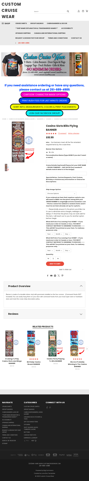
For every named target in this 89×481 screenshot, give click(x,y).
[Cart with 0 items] (87, 11)
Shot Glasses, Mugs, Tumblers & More (31, 428)
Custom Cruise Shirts (31, 406)
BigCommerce (48, 470)
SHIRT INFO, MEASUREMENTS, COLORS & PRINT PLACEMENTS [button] (44, 106)
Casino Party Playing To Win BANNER (55, 360)
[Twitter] (59, 276)
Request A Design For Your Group (29, 38)
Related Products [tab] (43, 326)
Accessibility (67, 28)
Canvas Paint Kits (30, 435)
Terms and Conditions (58, 38)
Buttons (27, 432)
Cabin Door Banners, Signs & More (33, 413)
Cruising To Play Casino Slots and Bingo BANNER (12, 361)
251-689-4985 (23, 43)
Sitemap (4, 443)
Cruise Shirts (21, 23)
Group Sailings (36, 23)
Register (13, 441)
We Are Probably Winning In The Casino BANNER (77, 364)
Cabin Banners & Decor (57, 23)
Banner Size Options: (55, 149)
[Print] (55, 276)
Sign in (4, 441)
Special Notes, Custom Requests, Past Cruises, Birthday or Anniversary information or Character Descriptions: (65, 179)
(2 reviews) (62, 133)
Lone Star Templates (48, 473)
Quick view (11, 341)
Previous (85, 474)
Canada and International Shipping (49, 33)
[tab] (44, 286)
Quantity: (50, 254)
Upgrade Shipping (23, 33)
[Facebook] (48, 276)
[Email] (51, 276)
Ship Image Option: (53, 189)
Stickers (27, 424)
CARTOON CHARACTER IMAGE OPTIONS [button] (45, 94)
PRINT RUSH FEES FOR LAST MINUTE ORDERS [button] (44, 100)
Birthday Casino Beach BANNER (34, 363)
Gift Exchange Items (31, 422)
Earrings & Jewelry (30, 438)
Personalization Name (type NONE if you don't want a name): (66, 156)
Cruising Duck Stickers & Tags (33, 418)
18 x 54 (51, 152)
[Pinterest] (62, 276)
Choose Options (12, 345)
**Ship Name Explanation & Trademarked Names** (36, 28)
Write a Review (73, 133)
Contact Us (76, 38)
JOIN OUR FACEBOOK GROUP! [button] (44, 113)
